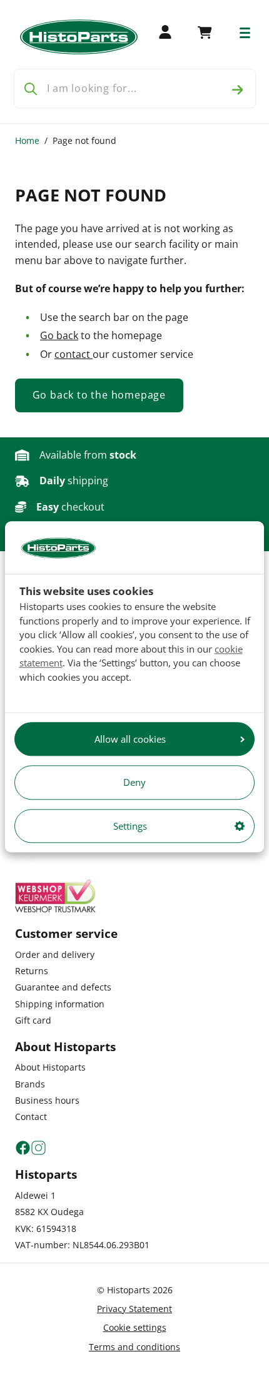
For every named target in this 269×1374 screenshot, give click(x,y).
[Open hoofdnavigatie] (244, 32)
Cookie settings (134, 1327)
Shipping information (59, 1004)
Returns (31, 971)
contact (73, 354)
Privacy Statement (134, 1309)
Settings (130, 826)
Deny (134, 782)
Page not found (84, 140)
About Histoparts (50, 1067)
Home (27, 140)
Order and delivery (54, 954)
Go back (59, 335)
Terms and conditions (134, 1347)
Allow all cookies (130, 739)
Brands (30, 1084)
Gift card (33, 1020)
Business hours (47, 1100)
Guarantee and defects (63, 987)
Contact (31, 1116)
